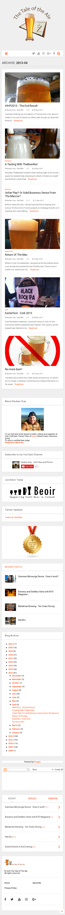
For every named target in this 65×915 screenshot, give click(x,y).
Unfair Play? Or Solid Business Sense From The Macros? (35, 713)
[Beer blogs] (32, 558)
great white (9, 251)
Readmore (18, 121)
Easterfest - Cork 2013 (18, 313)
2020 (10, 648)
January (16, 733)
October (16, 683)
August (15, 690)
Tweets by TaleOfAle (13, 517)
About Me (36, 883)
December (17, 676)
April (14, 705)
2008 (10, 751)
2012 (10, 736)
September (17, 687)
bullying (8, 189)
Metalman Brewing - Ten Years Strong (36, 606)
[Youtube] (38, 53)
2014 (10, 669)
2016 (10, 662)
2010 (10, 743)
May (14, 701)
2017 (10, 658)
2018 (10, 655)
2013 (10, 673)
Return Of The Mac (16, 254)
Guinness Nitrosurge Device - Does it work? (38, 576)
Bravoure (8, 161)
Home (7, 883)
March (15, 725)
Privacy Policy (10, 888)
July (14, 694)
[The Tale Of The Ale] (32, 47)
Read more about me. (14, 442)
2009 (10, 747)
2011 (10, 740)
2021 (10, 644)
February (16, 729)
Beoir (34, 436)
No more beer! (13, 369)
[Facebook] (54, 53)
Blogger (37, 762)
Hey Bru (22, 620)
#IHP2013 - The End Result (21, 105)
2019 (10, 651)
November (17, 679)
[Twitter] (33, 53)
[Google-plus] (49, 53)
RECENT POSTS (13, 567)
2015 (10, 666)
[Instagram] (43, 53)
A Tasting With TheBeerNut (21, 164)
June (14, 697)
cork (6, 310)
